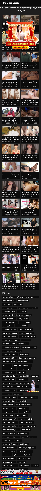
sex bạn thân (25, 322)
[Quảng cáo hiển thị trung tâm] (20, 34)
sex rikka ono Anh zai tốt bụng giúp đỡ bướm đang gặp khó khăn (10, 102)
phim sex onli (8, 315)
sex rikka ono (22, 379)
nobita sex (24, 354)
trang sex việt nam (10, 322)
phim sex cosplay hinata (12, 351)
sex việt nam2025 (24, 362)
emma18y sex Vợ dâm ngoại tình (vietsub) (9, 193)
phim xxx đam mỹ (9, 329)
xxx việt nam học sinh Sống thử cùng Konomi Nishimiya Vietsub (29, 267)
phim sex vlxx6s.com (11, 347)
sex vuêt (21, 372)
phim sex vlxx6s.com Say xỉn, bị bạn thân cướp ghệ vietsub (10, 175)
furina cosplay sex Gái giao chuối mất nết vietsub (29, 175)
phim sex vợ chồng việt (27, 308)
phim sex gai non (9, 308)
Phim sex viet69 (11, 3)
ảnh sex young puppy (27, 358)
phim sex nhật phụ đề (22, 365)
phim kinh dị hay (9, 311)
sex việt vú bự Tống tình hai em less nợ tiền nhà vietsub (10, 157)
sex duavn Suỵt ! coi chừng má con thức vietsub (28, 120)
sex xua (35, 376)
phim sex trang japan (10, 340)
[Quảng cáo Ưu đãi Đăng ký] (20, 477)
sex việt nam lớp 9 (9, 376)
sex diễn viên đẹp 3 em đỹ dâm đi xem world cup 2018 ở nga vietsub (10, 139)
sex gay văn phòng (10, 336)
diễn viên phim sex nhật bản (27, 297)
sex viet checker (9, 319)
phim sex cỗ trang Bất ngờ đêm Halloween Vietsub (29, 286)
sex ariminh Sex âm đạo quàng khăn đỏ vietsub (30, 138)
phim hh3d (26, 340)
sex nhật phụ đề (9, 344)
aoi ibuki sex (22, 344)
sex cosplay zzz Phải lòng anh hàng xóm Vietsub (29, 212)
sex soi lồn (7, 365)
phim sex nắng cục (10, 354)
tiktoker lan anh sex (28, 336)
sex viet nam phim (29, 347)
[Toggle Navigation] (36, 3)
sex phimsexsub (26, 333)
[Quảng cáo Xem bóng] (20, 472)
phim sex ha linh (9, 372)
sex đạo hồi (24, 376)
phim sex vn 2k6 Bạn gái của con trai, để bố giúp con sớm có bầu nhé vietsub (30, 195)
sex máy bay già (24, 369)
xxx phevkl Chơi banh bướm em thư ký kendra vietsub (30, 102)
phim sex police (9, 301)
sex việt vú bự (8, 297)
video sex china (8, 369)
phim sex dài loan (22, 383)
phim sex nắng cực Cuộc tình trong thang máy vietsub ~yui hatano (10, 231)
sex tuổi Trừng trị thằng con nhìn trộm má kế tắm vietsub (30, 157)
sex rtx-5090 (21, 326)
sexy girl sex (23, 319)
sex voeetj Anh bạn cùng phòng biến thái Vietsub (10, 267)
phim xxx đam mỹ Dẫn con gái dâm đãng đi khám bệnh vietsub (9, 120)
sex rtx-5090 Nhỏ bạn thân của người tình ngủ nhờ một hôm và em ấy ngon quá (10, 84)
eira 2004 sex (8, 326)
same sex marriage (10, 333)
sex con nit (18, 304)
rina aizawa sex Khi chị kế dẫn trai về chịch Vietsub (10, 248)
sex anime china (9, 362)
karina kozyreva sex (23, 315)
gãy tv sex (7, 304)
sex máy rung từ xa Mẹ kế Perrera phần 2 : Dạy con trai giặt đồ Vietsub (30, 249)
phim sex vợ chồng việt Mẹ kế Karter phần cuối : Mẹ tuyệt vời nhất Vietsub (30, 231)
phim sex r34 (23, 301)
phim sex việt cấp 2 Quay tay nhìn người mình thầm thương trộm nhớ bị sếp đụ (10, 66)
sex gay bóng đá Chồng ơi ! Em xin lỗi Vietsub (10, 211)
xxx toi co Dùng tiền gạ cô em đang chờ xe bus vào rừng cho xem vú (29, 84)
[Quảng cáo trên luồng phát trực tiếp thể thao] (20, 488)
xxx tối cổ (22, 311)
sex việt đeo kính (9, 358)
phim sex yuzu (8, 379)
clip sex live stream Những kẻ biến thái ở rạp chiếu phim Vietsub (10, 286)
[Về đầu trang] (36, 488)
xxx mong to (7, 383)
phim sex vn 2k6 (26, 329)
